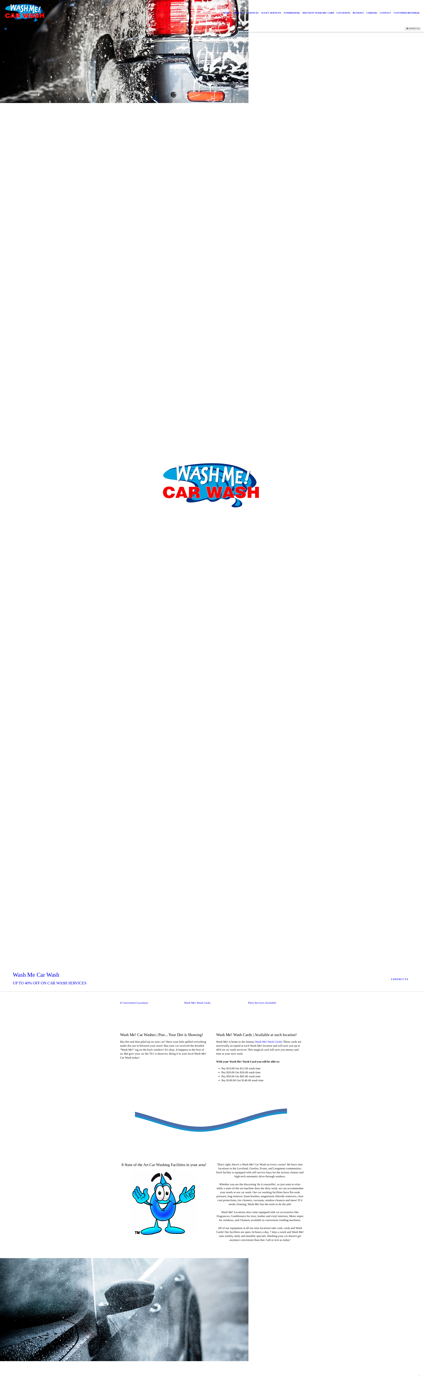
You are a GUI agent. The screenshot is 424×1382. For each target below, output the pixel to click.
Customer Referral (407, 13)
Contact (385, 13)
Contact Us (414, 28)
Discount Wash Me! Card (318, 13)
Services (253, 13)
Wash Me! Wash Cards (268, 1041)
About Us (238, 13)
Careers (371, 13)
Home (226, 13)
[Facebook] (6, 28)
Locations (343, 13)
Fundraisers (292, 13)
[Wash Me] (25, 13)
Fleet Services (271, 13)
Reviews (358, 13)
